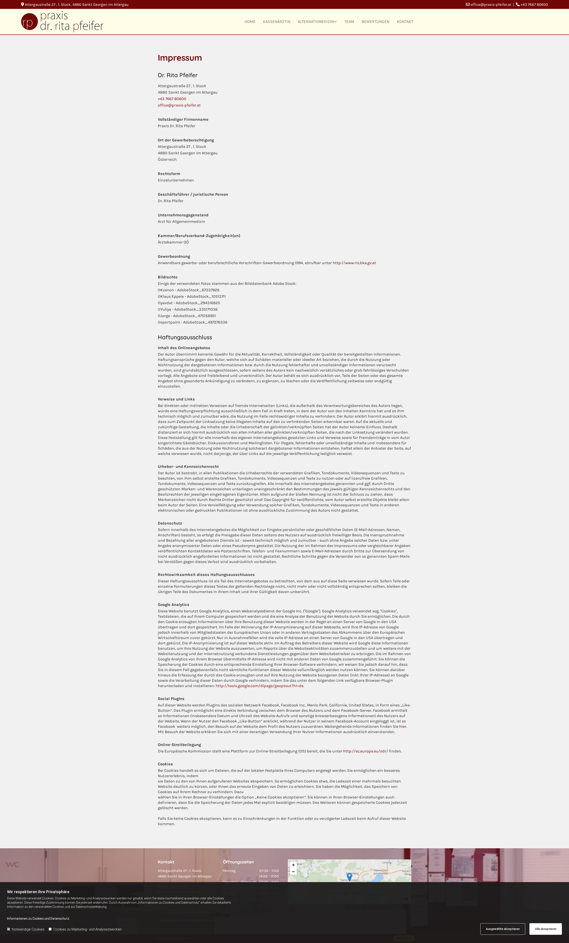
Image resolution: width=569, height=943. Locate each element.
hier (402, 726)
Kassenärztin (276, 21)
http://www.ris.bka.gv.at (354, 262)
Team (349, 21)
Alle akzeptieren (545, 929)
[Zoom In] (293, 865)
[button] (349, 877)
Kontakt (405, 21)
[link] (317, 21)
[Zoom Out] (293, 871)
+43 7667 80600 (172, 98)
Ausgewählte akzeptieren (503, 929)
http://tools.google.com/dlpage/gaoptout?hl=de (259, 685)
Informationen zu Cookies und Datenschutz (38, 918)
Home (249, 21)
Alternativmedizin (316, 21)
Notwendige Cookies (28, 929)
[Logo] (62, 21)
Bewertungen (375, 21)
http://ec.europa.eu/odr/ (365, 751)
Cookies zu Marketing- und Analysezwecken (87, 929)
